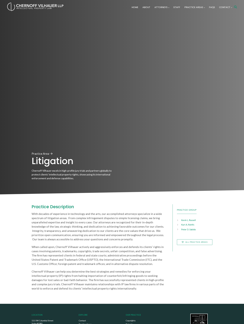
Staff (176, 7)
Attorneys (160, 7)
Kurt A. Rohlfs (187, 224)
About (146, 7)
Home (135, 7)
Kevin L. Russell (188, 220)
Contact (224, 7)
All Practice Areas (196, 242)
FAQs (212, 7)
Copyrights (131, 320)
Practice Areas (193, 7)
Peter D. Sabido (188, 229)
